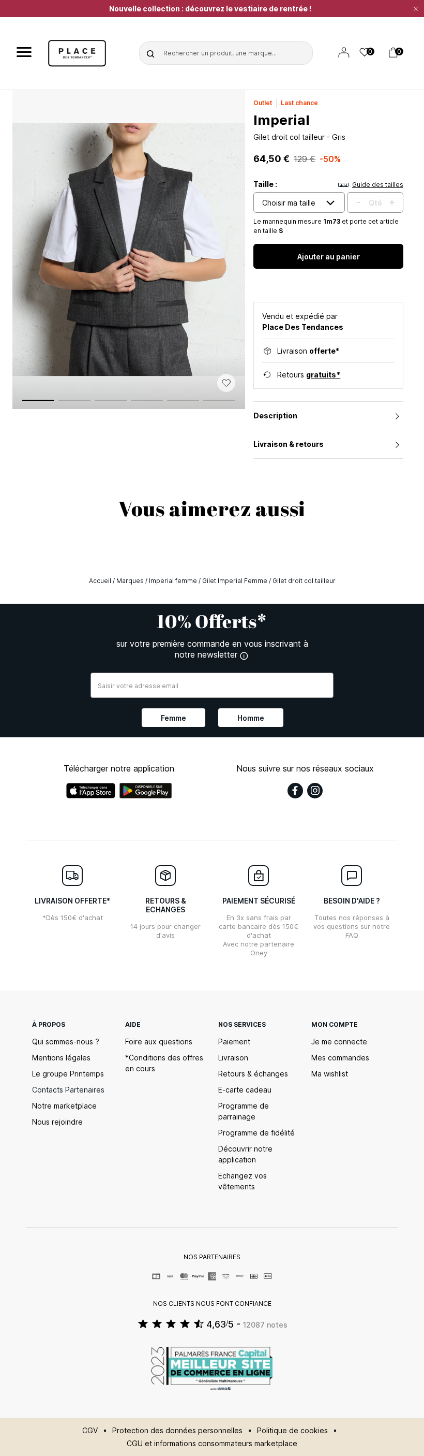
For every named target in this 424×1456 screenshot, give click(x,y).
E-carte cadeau (244, 1089)
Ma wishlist (329, 1073)
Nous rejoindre (57, 1121)
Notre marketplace (64, 1105)
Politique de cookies (292, 1430)
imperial (281, 120)
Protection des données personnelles (177, 1430)
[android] (145, 790)
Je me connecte (339, 1041)
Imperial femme (173, 581)
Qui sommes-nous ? (65, 1041)
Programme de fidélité (256, 1132)
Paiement (234, 1041)
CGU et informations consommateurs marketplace (212, 1443)
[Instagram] (315, 790)
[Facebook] (295, 790)
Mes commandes (340, 1057)
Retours (308, 374)
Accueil (100, 581)
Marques (130, 581)
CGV (90, 1430)
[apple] (90, 790)
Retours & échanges (253, 1073)
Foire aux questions (158, 1041)
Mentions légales (61, 1057)
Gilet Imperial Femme (234, 581)
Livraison (233, 1057)
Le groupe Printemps (68, 1073)
